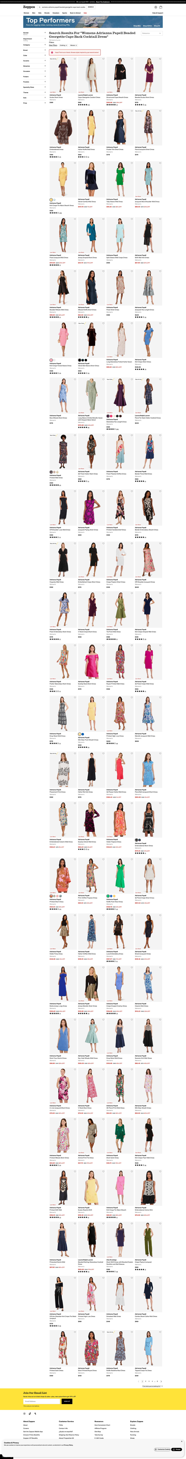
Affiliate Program (100, 1428)
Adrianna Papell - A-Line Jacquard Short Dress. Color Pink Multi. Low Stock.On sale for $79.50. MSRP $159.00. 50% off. (63, 1091)
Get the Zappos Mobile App (33, 1431)
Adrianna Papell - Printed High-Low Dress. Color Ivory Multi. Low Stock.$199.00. (91, 1301)
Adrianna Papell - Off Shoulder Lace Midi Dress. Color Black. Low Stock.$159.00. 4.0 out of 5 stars (63, 513)
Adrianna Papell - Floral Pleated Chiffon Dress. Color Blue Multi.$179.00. (120, 459)
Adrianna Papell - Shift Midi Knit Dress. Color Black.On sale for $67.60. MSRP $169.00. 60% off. (148, 241)
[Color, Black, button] (85, 360)
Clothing (62, 45)
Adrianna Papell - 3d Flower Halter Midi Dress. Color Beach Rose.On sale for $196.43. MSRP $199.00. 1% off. (120, 775)
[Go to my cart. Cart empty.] (161, 7)
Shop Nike (137, 26)
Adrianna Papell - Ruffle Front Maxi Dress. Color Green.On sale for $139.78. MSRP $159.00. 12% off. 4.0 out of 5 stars (120, 883)
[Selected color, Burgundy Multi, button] (51, 472)
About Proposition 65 (66, 1438)
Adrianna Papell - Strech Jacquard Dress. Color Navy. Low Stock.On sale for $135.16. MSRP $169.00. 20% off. (148, 937)
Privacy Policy (68, 1445)
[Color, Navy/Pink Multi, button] (139, 840)
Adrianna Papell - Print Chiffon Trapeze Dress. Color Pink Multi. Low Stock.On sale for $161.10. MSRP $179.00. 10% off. (91, 883)
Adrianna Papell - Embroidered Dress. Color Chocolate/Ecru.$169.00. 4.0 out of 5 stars (63, 133)
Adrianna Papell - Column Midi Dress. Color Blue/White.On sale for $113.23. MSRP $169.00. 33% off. (148, 990)
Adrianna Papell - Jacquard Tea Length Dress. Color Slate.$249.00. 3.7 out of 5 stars (148, 293)
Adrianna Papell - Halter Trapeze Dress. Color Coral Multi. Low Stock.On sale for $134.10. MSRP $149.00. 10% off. (120, 827)
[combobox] (61, 7)
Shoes (132, 1438)
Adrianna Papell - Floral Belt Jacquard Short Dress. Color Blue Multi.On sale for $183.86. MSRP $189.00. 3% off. (148, 775)
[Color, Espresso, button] (120, 416)
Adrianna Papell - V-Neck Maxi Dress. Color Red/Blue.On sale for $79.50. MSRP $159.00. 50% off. (91, 1091)
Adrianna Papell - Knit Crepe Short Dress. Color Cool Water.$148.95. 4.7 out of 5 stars (148, 347)
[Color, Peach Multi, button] (60, 896)
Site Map (98, 1431)
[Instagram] (24, 1413)
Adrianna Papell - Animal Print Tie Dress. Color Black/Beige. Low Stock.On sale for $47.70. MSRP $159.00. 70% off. (91, 1141)
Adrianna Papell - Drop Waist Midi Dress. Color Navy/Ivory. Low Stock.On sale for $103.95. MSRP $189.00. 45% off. (120, 1041)
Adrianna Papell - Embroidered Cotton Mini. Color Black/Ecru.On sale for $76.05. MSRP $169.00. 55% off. (148, 1194)
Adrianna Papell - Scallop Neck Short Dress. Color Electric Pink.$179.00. (91, 667)
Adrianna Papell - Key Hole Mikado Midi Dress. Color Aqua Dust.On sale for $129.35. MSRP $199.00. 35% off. (91, 1041)
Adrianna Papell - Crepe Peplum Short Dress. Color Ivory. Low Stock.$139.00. (120, 565)
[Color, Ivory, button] (54, 360)
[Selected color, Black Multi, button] (136, 840)
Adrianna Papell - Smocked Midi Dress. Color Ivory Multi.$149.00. (120, 1301)
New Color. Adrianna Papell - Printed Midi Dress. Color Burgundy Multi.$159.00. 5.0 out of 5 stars (63, 459)
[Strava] (35, 1413)
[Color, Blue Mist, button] (54, 199)
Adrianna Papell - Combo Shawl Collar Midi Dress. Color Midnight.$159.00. (148, 1301)
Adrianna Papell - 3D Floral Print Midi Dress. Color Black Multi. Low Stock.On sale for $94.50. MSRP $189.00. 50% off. (120, 1091)
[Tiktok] (30, 1413)
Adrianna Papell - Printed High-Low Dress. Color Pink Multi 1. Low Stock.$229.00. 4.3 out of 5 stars (120, 722)
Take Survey (99, 1435)
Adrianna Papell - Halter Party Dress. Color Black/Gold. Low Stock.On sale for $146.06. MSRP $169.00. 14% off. (63, 937)
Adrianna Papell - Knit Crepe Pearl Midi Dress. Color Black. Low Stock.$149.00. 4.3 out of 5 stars (148, 1141)
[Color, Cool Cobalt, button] (82, 734)
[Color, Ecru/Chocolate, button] (54, 472)
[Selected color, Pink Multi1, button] (51, 896)
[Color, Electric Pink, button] (111, 416)
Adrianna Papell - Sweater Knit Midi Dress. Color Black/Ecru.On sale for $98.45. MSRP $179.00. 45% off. (148, 1041)
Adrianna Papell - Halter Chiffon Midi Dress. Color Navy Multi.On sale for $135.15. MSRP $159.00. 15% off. (91, 937)
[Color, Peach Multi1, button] (54, 896)
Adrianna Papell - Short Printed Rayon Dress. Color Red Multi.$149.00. (91, 1353)
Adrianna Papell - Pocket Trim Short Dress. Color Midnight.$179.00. (120, 133)
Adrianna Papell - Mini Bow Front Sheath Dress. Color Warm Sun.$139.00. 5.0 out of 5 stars (91, 722)
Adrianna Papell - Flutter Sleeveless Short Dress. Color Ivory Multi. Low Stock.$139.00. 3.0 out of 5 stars (63, 667)
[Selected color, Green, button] (108, 896)
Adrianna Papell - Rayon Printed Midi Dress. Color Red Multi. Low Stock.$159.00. (120, 667)
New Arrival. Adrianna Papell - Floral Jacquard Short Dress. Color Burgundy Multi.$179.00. (148, 133)
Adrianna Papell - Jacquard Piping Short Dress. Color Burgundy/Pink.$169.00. (91, 513)
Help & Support (157, 13)
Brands (132, 1425)
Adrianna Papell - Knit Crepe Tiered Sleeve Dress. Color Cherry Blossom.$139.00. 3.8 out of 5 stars (63, 347)
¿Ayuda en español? (66, 1431)
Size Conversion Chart (102, 1425)
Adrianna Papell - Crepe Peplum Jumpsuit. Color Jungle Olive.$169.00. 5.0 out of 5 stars (148, 1247)
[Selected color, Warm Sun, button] (51, 199)
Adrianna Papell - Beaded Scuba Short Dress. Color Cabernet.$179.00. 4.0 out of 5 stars (148, 81)
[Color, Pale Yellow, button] (57, 472)
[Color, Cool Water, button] (111, 896)
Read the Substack (103, 2)
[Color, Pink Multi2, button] (57, 896)
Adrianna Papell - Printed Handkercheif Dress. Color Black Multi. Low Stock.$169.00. (120, 513)
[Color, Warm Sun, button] (114, 896)
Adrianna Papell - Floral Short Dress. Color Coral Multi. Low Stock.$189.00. (120, 293)
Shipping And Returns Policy (69, 1435)
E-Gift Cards (99, 1438)
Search (91, 7)
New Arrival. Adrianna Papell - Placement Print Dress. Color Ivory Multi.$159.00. (63, 775)
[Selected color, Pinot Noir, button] (108, 416)
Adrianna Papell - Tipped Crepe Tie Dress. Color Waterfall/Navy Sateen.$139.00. (148, 1353)
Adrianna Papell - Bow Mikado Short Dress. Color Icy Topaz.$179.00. (63, 403)
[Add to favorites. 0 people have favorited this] (75, 58)
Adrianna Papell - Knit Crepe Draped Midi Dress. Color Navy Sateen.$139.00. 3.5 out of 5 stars (148, 615)
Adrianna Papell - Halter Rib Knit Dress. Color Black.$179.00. (91, 775)
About (25, 1425)
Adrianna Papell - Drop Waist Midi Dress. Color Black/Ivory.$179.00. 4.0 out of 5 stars (63, 722)
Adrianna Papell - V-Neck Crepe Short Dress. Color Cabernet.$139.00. (91, 615)
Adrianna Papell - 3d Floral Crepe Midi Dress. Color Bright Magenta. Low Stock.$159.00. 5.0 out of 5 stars (148, 667)
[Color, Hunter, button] (82, 360)
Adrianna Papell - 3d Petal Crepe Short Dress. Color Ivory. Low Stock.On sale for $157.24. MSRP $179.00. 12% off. (148, 883)
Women (72, 45)
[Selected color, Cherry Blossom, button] (51, 360)
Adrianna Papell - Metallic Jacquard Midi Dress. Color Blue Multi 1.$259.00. (148, 722)
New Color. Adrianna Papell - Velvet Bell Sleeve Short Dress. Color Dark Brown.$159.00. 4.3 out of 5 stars (91, 347)
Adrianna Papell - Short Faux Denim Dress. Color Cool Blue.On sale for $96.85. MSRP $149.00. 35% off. (63, 1041)
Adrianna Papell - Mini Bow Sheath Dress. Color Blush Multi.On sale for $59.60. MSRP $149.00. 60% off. (148, 1091)
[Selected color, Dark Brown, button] (79, 360)
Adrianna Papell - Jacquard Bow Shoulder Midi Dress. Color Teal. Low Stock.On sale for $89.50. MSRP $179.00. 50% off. (148, 187)
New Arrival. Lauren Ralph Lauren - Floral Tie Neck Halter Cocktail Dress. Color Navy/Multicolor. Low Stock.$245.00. (148, 403)
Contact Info (63, 1428)
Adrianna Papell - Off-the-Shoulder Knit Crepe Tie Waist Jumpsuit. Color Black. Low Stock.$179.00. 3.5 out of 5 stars (63, 1301)
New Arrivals (134, 1431)
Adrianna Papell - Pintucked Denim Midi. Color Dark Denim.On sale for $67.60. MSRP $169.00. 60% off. (63, 1247)
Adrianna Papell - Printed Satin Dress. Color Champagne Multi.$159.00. (63, 1353)
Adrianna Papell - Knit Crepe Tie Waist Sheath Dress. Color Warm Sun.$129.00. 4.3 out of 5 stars (63, 187)
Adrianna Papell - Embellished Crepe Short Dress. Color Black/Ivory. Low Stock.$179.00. (91, 565)
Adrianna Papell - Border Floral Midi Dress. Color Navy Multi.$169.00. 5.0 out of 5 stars (148, 459)
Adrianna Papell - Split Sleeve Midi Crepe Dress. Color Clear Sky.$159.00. (120, 241)
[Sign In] (155, 7)
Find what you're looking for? (152, 1386)
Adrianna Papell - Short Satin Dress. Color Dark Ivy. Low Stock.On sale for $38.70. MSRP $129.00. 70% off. (120, 1141)
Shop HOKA (147, 26)
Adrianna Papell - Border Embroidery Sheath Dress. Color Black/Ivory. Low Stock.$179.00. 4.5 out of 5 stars (148, 513)
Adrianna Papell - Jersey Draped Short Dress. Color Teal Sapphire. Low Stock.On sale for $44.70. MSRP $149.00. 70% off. (91, 241)
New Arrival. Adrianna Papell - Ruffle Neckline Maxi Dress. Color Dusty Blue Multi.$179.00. (120, 1353)
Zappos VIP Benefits (30, 1438)
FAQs (61, 1425)
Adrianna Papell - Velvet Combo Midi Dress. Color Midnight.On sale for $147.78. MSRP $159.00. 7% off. (91, 187)
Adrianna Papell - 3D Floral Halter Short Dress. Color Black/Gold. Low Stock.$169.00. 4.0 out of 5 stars (91, 459)
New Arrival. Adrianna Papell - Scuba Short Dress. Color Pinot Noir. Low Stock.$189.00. (63, 81)
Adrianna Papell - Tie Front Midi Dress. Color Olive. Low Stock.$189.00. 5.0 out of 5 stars (120, 615)
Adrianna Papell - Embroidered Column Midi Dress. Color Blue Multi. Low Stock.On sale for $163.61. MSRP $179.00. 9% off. (63, 827)
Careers (26, 1428)
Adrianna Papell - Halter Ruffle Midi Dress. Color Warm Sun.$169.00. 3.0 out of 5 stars (91, 133)
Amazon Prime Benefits (31, 1435)
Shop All (157, 26)
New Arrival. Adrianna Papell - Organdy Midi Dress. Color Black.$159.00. (63, 565)
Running (133, 1435)
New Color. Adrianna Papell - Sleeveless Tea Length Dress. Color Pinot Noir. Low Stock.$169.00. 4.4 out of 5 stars (120, 403)
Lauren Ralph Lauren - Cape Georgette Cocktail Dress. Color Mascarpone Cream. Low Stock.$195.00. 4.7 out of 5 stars (91, 81)
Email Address (30, 1401)
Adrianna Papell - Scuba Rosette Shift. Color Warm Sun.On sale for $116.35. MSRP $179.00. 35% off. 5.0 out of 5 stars (91, 1194)
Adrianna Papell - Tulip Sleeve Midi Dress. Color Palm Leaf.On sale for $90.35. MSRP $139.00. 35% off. (120, 187)
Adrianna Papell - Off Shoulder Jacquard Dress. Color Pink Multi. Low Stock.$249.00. (148, 565)
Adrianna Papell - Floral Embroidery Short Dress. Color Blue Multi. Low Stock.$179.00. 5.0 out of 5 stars (63, 615)
